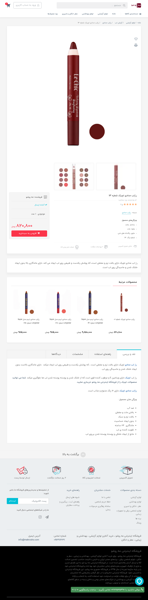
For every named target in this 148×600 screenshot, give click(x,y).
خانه (114, 14)
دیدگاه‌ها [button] (56, 354)
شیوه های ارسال (72, 497)
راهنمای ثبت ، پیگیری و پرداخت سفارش (69, 503)
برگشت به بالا (71, 454)
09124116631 (59, 539)
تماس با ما (106, 497)
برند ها (138, 518)
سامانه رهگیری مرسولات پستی (99, 508)
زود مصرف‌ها (53, 14)
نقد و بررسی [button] (129, 354)
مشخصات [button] (77, 354)
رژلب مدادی (126, 213)
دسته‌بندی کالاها (132, 14)
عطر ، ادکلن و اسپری (132, 506)
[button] (10, 5)
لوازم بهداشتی (87, 14)
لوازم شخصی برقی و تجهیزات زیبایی (128, 512)
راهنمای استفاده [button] (103, 354)
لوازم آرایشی (103, 14)
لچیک (128, 377)
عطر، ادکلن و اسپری (70, 14)
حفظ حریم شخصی (102, 501)
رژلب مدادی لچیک (128, 390)
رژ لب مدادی (131, 364)
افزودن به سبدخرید (28, 233)
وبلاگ (138, 523)
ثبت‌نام (12, 500)
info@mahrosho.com (28, 539)
